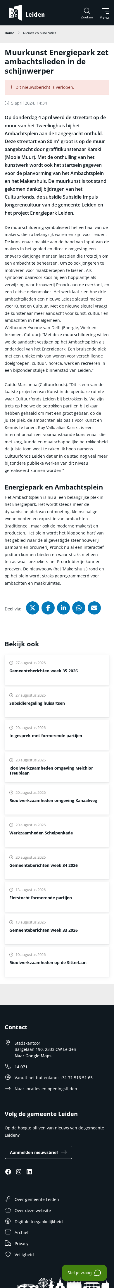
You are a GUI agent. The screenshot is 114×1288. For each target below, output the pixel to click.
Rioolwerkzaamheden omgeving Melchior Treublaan (51, 770)
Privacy (21, 1243)
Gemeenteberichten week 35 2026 (43, 670)
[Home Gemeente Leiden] (29, 13)
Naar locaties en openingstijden (46, 1088)
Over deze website (33, 1210)
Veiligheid (24, 1254)
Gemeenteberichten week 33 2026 (43, 930)
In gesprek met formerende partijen (45, 735)
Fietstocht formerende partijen (40, 897)
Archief (22, 1232)
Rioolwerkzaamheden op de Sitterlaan (48, 962)
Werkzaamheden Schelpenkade (41, 833)
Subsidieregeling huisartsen (37, 703)
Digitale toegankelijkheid (39, 1221)
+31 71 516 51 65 (76, 1077)
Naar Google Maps (33, 1055)
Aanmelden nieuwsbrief (34, 1152)
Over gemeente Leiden (37, 1199)
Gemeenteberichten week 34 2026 (43, 865)
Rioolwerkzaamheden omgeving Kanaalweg (53, 800)
